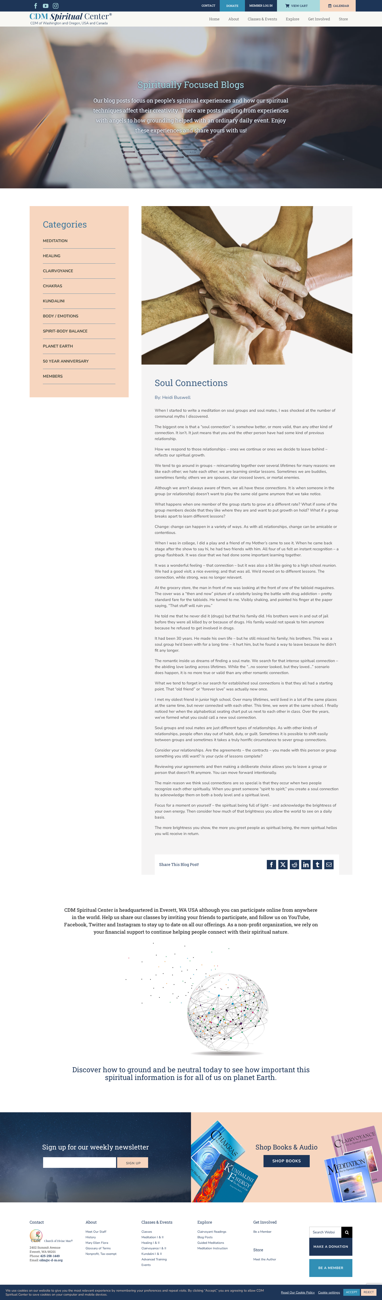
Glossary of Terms (98, 1248)
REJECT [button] (369, 1292)
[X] (283, 864)
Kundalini (54, 301)
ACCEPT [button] (351, 1292)
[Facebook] (271, 864)
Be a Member (262, 1232)
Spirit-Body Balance (65, 331)
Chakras (52, 286)
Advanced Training (154, 1259)
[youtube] (45, 6)
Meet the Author (264, 1259)
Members (53, 376)
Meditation (55, 240)
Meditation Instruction (212, 1248)
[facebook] (35, 6)
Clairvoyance (58, 271)
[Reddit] (294, 864)
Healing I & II (150, 1243)
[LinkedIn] (306, 864)
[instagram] (55, 6)
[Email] (329, 864)
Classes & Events (156, 1222)
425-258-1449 (50, 1256)
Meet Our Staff (96, 1232)
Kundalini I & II (151, 1254)
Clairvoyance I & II (153, 1248)
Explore (204, 1222)
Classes (146, 1232)
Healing (51, 256)
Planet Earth (58, 346)
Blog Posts (205, 1237)
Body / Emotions (60, 316)
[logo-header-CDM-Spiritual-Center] (71, 15)
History (91, 1237)
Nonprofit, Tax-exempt (101, 1254)
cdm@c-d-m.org (51, 1260)
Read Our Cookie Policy (298, 1292)
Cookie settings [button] (329, 1292)
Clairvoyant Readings (211, 1232)
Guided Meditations (210, 1243)
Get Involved (265, 1222)
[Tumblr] (317, 864)
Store (258, 1249)
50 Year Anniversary (66, 361)
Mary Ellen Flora (97, 1243)
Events (146, 1265)
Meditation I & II (152, 1237)
